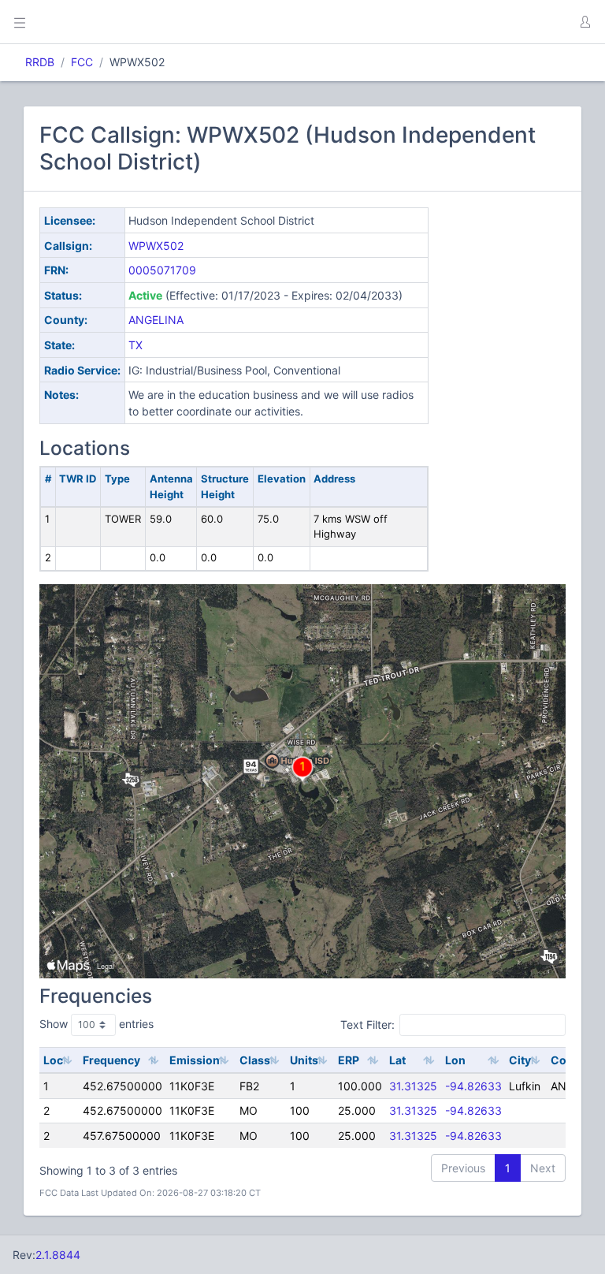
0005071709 (162, 270)
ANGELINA (156, 319)
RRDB (39, 62)
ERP (348, 1060)
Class (254, 1060)
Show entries (96, 1023)
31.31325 (413, 1086)
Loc (53, 1060)
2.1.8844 (57, 1254)
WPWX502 (156, 245)
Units (304, 1060)
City (520, 1060)
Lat (397, 1060)
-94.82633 (473, 1086)
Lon (455, 1060)
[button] (584, 22)
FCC (82, 62)
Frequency (111, 1060)
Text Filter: (367, 1024)
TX (135, 345)
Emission (194, 1060)
